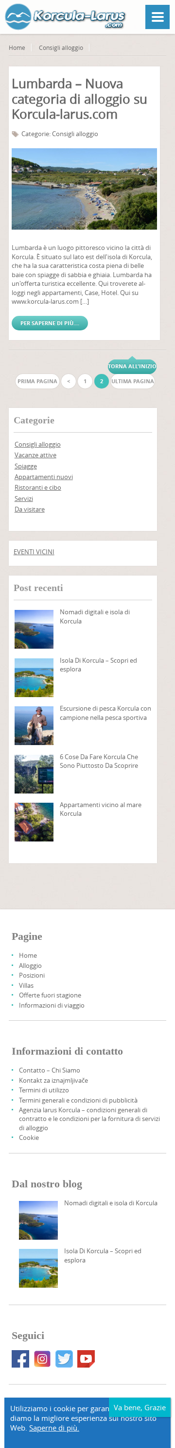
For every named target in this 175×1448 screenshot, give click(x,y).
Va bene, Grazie (140, 1407)
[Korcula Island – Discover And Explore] (34, 677)
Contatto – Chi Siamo (49, 1070)
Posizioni (32, 975)
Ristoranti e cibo (38, 487)
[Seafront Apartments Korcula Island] (34, 822)
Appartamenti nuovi (44, 476)
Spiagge (26, 466)
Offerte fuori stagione (50, 995)
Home (17, 47)
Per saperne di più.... (49, 323)
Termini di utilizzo (44, 1090)
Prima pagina (37, 381)
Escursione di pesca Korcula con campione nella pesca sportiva (105, 712)
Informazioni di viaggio (52, 1005)
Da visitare (30, 509)
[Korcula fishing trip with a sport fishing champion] (34, 725)
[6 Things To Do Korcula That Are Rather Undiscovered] (34, 774)
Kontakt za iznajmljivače (53, 1080)
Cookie (29, 1137)
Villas (26, 985)
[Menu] (157, 17)
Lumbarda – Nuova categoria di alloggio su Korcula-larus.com (79, 99)
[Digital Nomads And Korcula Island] (34, 629)
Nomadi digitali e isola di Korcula (111, 1203)
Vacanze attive (35, 455)
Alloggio (30, 965)
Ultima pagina (132, 381)
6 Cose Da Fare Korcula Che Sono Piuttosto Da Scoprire (99, 761)
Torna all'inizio (132, 366)
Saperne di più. (54, 1427)
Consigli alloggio (61, 47)
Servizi (24, 498)
